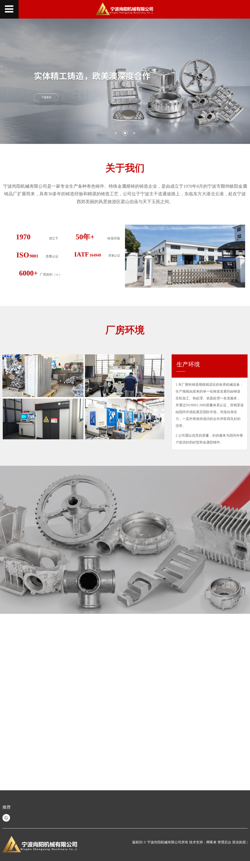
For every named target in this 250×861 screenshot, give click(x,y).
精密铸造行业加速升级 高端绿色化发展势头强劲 (65, 755)
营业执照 (239, 842)
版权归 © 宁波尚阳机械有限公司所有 (160, 842)
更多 (140, 705)
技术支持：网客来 (203, 842)
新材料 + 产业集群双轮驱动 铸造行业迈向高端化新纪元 (71, 700)
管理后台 (224, 842)
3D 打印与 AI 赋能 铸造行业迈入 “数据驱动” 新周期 (69, 727)
